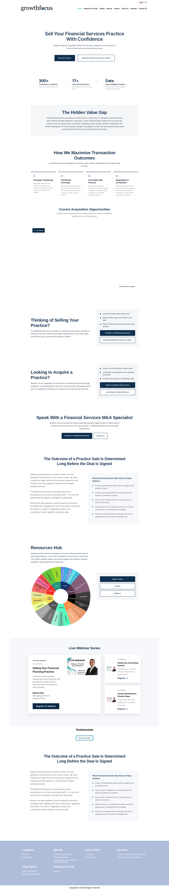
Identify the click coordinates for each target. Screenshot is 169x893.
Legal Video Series (29, 871)
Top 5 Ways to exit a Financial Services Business (65, 861)
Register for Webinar (46, 706)
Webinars (117, 593)
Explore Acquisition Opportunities (117, 385)
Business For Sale (91, 8)
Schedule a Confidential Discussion (117, 333)
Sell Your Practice (64, 58)
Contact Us (143, 8)
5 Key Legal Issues (61, 857)
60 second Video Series (31, 874)
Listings (57, 871)
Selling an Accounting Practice (129, 857)
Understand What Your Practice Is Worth (96, 58)
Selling (102, 8)
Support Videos (117, 579)
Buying (109, 8)
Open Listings (84, 258)
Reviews (134, 8)
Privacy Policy (90, 857)
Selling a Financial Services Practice (131, 854)
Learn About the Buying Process (117, 392)
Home (80, 8)
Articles (117, 8)
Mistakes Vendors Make (63, 854)
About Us (125, 8)
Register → (123, 678)
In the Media (27, 857)
